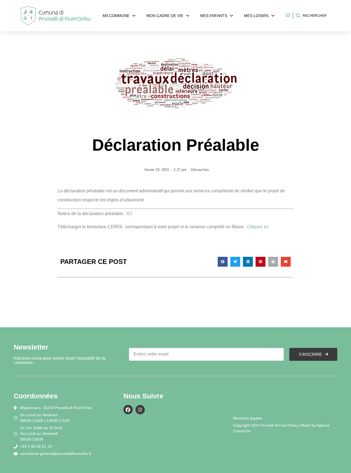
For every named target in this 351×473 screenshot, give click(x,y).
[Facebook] (128, 409)
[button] (223, 262)
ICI (128, 213)
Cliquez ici (257, 226)
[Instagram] (140, 409)
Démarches (200, 170)
